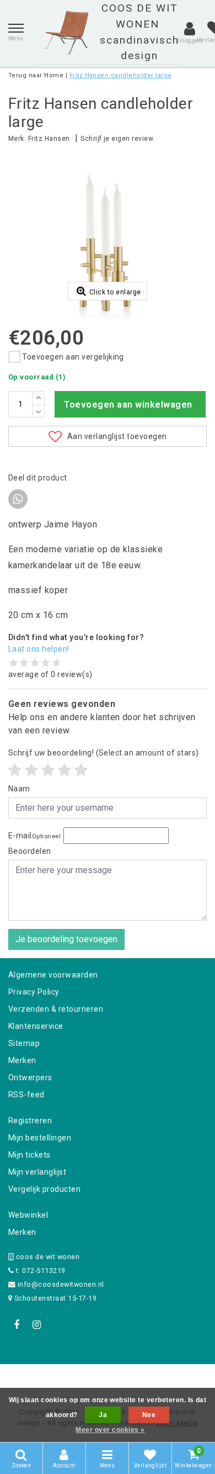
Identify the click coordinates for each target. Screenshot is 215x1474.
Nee (148, 1415)
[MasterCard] (108, 1378)
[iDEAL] (73, 1378)
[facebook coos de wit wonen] (16, 1325)
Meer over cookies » (110, 1430)
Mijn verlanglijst (37, 1171)
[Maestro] (178, 1378)
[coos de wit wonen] (66, 32)
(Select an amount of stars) (103, 752)
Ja (103, 1415)
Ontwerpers (30, 1077)
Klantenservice (35, 1026)
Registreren (30, 1120)
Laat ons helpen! (38, 648)
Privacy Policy (34, 991)
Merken (22, 1060)
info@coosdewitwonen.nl (61, 1284)
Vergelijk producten (44, 1189)
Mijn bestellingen (39, 1137)
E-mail (34, 835)
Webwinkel (28, 1215)
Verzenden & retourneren (55, 1009)
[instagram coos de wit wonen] (36, 1325)
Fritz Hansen (49, 138)
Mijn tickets (29, 1154)
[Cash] (37, 1378)
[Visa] (144, 1378)
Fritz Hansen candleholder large (120, 75)
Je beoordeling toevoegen (66, 939)
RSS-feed (26, 1094)
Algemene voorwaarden (53, 974)
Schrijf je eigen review (116, 138)
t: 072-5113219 (39, 1270)
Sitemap (24, 1043)
